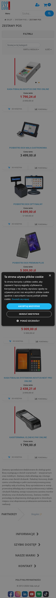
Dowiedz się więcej (20, 299)
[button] (28, 320)
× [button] (50, 275)
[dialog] (28, 299)
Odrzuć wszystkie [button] (29, 314)
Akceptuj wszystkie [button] (29, 306)
